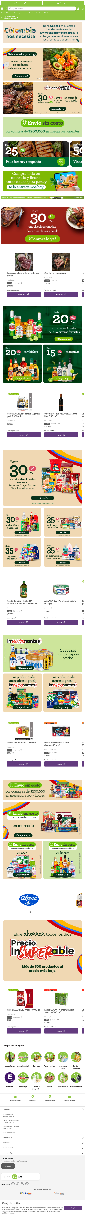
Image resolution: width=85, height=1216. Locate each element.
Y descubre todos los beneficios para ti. (14, 1161)
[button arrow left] (6, 64)
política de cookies (8, 1213)
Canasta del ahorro (6, 13)
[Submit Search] (10, 8)
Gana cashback (43, 13)
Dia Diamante (33, 13)
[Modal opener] (21, 283)
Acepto (73, 1208)
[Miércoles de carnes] (42, 98)
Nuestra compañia (8, 1148)
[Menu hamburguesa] (2, 8)
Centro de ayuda (7, 1137)
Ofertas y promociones (20, 13)
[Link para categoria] (42, 32)
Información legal (8, 1153)
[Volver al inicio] (5, 8)
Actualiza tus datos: (7, 1159)
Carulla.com (6, 1143)
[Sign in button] (78, 8)
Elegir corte (21, 294)
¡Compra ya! (24, 198)
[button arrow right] (79, 897)
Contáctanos (6, 1109)
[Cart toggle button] (82, 8)
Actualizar (8, 1166)
